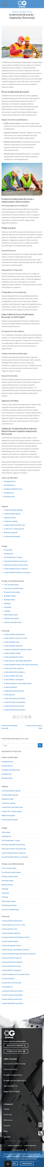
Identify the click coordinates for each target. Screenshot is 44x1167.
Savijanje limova (9, 481)
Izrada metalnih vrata (11, 642)
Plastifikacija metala (11, 618)
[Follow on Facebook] (26, 1150)
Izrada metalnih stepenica (13, 646)
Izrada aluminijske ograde (13, 510)
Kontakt (7, 1137)
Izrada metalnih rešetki (12, 653)
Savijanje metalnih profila (13, 489)
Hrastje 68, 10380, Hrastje (15, 1064)
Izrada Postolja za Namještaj (14, 702)
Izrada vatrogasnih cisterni (13, 657)
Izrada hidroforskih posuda (14, 691)
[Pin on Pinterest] (26, 717)
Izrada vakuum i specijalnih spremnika (17, 661)
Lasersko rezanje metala (12, 622)
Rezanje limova (9, 485)
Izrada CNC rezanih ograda (14, 529)
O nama (7, 1126)
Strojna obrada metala (12, 592)
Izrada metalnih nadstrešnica (14, 634)
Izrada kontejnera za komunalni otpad (17, 683)
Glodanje (7, 603)
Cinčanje (7, 611)
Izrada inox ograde (11, 521)
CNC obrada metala (11, 585)
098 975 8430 (14, 1091)
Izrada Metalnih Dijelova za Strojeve (17, 572)
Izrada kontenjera (10, 687)
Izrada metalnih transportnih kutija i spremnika (21, 664)
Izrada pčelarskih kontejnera (14, 672)
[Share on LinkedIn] (30, 717)
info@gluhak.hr (16, 1075)
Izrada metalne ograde (12, 514)
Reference (8, 1120)
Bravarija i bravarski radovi (22, 12)
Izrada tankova (9, 695)
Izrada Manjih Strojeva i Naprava (16, 569)
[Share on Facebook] (18, 717)
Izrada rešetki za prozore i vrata (15, 638)
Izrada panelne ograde (12, 536)
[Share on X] (22, 717)
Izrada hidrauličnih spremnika (14, 710)
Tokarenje (7, 607)
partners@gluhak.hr (18, 1080)
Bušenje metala (9, 599)
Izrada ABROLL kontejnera (14, 679)
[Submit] (40, 745)
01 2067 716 (12, 1086)
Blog (6, 1131)
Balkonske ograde (10, 532)
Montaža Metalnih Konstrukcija (15, 561)
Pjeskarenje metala (11, 615)
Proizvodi (8, 1114)
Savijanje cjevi (9, 493)
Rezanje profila (9, 496)
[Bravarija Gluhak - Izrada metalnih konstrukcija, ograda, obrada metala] (22, 4)
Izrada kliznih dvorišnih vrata (14, 525)
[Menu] (4, 4)
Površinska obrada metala (13, 588)
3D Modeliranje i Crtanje (13, 557)
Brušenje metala (10, 596)
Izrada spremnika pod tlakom (14, 698)
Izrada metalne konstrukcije (14, 706)
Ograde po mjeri (10, 517)
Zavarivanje (8, 550)
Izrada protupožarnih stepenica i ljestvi (18, 649)
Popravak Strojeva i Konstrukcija (16, 565)
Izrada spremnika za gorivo (14, 668)
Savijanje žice (8, 553)
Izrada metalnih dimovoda (13, 676)
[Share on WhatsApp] (14, 717)
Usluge (7, 1109)
